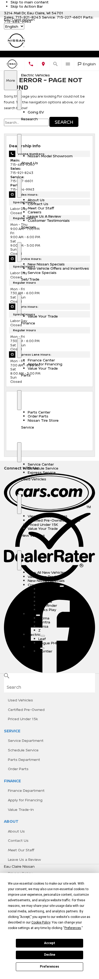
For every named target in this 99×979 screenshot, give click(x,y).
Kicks (43, 597)
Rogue (44, 588)
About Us (29, 162)
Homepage (17, 55)
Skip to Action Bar (27, 6)
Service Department (26, 740)
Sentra (44, 621)
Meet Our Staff (41, 207)
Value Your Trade (43, 316)
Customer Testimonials (49, 220)
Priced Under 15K (43, 524)
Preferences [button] (72, 928)
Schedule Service (43, 468)
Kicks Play (47, 609)
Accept (49, 943)
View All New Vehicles (47, 572)
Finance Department (26, 790)
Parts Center (39, 412)
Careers (34, 211)
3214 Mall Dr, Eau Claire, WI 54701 (33, 12)
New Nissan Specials (46, 263)
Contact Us (38, 203)
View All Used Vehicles (47, 515)
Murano (45, 592)
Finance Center (41, 359)
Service (27, 427)
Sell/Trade (30, 279)
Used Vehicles (33, 478)
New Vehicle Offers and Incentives (58, 268)
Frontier (45, 651)
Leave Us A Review (44, 216)
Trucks (34, 646)
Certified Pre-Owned (26, 709)
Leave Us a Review (24, 859)
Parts (26, 375)
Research (29, 118)
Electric (34, 634)
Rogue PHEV (49, 642)
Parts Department (24, 759)
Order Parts (38, 416)
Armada (45, 601)
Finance (28, 322)
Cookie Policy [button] (40, 922)
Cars (32, 613)
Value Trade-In (21, 809)
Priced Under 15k (23, 718)
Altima (43, 618)
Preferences (49, 966)
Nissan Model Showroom (50, 155)
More (10, 83)
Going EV (36, 111)
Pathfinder (47, 605)
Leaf (42, 638)
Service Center (41, 464)
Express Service (42, 472)
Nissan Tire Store (43, 420)
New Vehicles (33, 535)
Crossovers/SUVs (44, 584)
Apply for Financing (45, 363)
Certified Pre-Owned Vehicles (54, 520)
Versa (43, 626)
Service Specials (42, 272)
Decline (49, 955)
